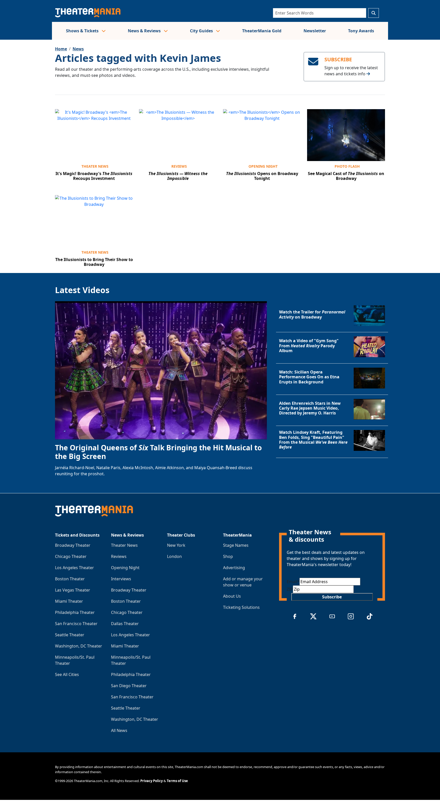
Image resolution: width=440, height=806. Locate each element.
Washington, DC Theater (78, 646)
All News (119, 730)
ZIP (290, 589)
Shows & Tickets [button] (83, 31)
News (78, 49)
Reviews (179, 166)
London (174, 556)
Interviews (121, 579)
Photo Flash (347, 166)
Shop (228, 556)
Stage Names (236, 545)
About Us (232, 596)
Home (61, 49)
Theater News (94, 166)
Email (293, 581)
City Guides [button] (202, 31)
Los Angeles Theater (74, 567)
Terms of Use (177, 781)
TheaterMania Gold (261, 31)
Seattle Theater (69, 635)
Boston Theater (70, 579)
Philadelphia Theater (75, 612)
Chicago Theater (71, 556)
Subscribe (332, 597)
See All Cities (67, 674)
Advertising (234, 567)
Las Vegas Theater (72, 590)
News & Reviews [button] (145, 31)
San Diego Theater (129, 685)
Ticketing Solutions (241, 607)
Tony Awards (361, 31)
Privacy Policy (151, 781)
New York (176, 545)
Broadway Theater (72, 545)
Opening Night (263, 166)
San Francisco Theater (76, 623)
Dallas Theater (125, 623)
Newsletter (315, 31)
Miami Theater (69, 601)
